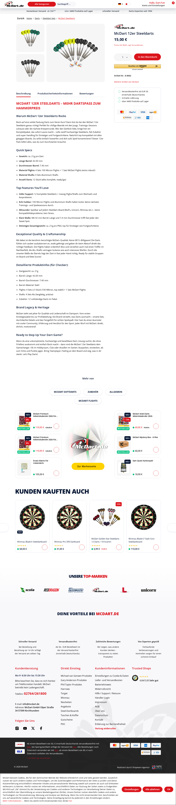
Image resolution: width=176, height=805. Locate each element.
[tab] (23, 93)
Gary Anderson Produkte (74, 680)
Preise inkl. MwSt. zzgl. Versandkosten (128, 45)
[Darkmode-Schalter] (127, 4)
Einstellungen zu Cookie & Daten (112, 675)
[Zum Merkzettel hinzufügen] (160, 26)
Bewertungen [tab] (86, 93)
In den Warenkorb (147, 56)
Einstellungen (132, 789)
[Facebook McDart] (41, 729)
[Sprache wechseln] (120, 4)
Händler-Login (102, 697)
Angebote (66, 706)
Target (64, 693)
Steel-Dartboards (70, 710)
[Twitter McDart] (33, 729)
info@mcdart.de (31, 704)
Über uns (100, 710)
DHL (29, 747)
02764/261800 (35, 693)
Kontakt (99, 719)
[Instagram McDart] (17, 729)
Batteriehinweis (103, 684)
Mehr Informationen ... (13, 801)
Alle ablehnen (152, 789)
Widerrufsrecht (103, 688)
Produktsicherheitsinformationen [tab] (55, 93)
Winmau (65, 697)
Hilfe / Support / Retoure (107, 693)
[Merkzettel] (134, 4)
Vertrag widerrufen (105, 728)
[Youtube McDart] (25, 729)
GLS (74, 747)
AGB (97, 706)
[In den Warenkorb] (56, 426)
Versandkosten (45, 758)
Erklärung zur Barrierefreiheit (110, 724)
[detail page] (44, 547)
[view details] (32, 526)
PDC (63, 724)
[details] (124, 26)
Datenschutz (101, 715)
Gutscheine (67, 719)
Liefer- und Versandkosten (108, 680)
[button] (155, 4)
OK (168, 789)
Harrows (65, 688)
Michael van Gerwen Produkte (76, 675)
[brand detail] (27, 590)
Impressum (101, 702)
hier (70, 801)
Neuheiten (66, 702)
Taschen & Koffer (70, 715)
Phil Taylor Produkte (71, 684)
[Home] (13, 4)
